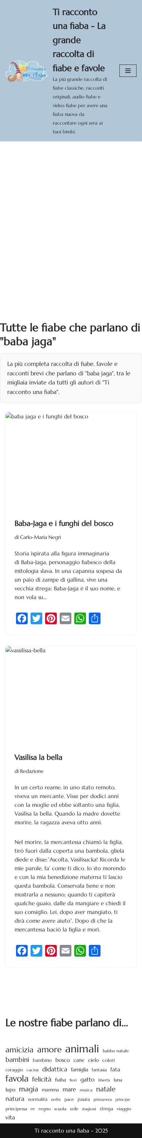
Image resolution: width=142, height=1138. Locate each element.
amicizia (19, 1049)
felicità (41, 1079)
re (33, 1108)
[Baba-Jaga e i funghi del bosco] (71, 461)
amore (49, 1049)
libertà (104, 1080)
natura (14, 1099)
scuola (60, 1108)
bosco (62, 1059)
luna (118, 1080)
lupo (10, 1090)
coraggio (14, 1069)
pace (69, 1099)
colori (108, 1060)
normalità (37, 1099)
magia (28, 1088)
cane (79, 1060)
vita (10, 1117)
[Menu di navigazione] (128, 70)
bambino (42, 1060)
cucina (33, 1069)
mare (69, 1089)
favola (16, 1078)
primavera (103, 1099)
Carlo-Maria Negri (40, 537)
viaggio (124, 1108)
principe (122, 1099)
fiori (73, 1080)
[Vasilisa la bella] (71, 695)
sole (74, 1109)
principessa (16, 1108)
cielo (93, 1060)
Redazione (32, 771)
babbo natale (116, 1050)
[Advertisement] (71, 216)
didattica (54, 1069)
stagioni (89, 1108)
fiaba (60, 1079)
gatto (87, 1079)
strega (106, 1109)
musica (86, 1089)
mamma (50, 1090)
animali (82, 1048)
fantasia (99, 1069)
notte (56, 1099)
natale (105, 1088)
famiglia (79, 1069)
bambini (17, 1059)
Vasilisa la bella (38, 757)
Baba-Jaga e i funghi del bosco (64, 523)
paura (84, 1099)
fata (115, 1069)
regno (45, 1108)
